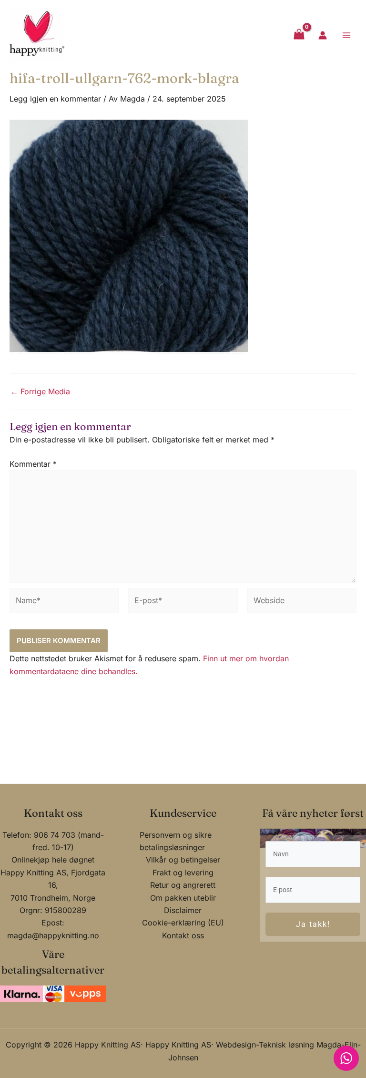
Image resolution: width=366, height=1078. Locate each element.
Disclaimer (183, 910)
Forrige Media (40, 391)
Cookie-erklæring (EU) (183, 922)
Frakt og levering (183, 872)
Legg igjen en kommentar (55, 98)
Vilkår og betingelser (183, 859)
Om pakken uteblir (183, 898)
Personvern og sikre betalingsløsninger (176, 841)
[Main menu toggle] (346, 35)
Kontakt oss (183, 935)
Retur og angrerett (182, 885)
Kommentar (33, 464)
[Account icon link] (322, 35)
